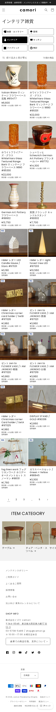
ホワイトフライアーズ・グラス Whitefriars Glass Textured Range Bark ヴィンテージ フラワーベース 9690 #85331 (41, 101)
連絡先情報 (18, 706)
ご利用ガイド (12, 577)
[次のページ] (47, 499)
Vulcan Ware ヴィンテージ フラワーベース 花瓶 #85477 (13, 95)
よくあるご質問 (13, 583)
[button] (3, 10)
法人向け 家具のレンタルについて (23, 603)
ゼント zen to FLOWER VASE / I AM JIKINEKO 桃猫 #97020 (13, 368)
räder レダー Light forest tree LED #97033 (40, 263)
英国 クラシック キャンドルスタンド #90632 (41, 215)
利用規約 (32, 701)
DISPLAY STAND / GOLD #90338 (40, 418)
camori (16, 697)
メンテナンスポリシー (17, 570)
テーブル (7, 548)
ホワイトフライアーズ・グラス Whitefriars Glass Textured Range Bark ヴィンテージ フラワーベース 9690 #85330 (13, 161)
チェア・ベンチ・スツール (36, 550)
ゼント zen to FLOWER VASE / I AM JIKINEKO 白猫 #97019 (42, 368)
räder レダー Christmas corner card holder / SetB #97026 (12, 315)
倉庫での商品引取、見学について (28, 641)
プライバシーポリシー (18, 701)
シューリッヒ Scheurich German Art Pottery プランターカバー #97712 (42, 157)
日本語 (26, 675)
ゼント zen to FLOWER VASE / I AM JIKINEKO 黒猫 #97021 (42, 315)
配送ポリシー (44, 701)
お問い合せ (11, 596)
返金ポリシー (45, 697)
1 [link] (8, 499)
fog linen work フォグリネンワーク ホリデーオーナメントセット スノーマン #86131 (13, 474)
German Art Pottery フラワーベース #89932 (13, 215)
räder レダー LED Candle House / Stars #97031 (11, 263)
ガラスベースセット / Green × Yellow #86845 (41, 472)
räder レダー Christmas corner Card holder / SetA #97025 (12, 421)
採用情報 (10, 590)
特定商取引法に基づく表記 (35, 706)
